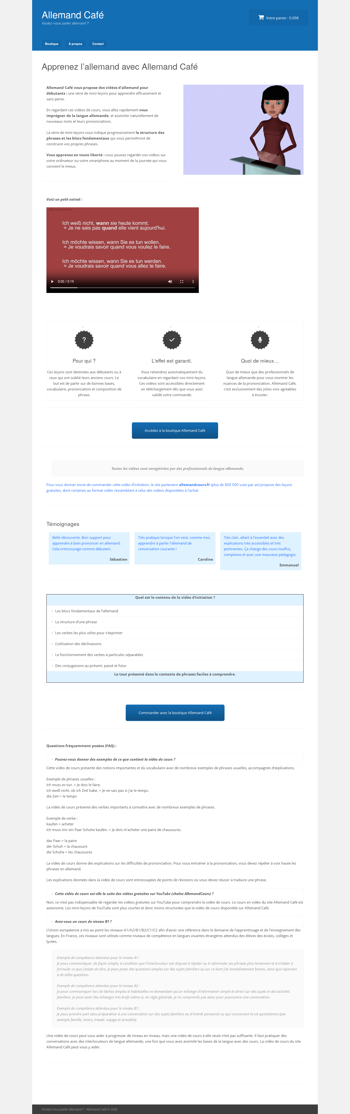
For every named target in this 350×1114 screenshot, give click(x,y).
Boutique (51, 43)
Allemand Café (73, 14)
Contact (98, 43)
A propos (75, 43)
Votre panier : (282, 17)
